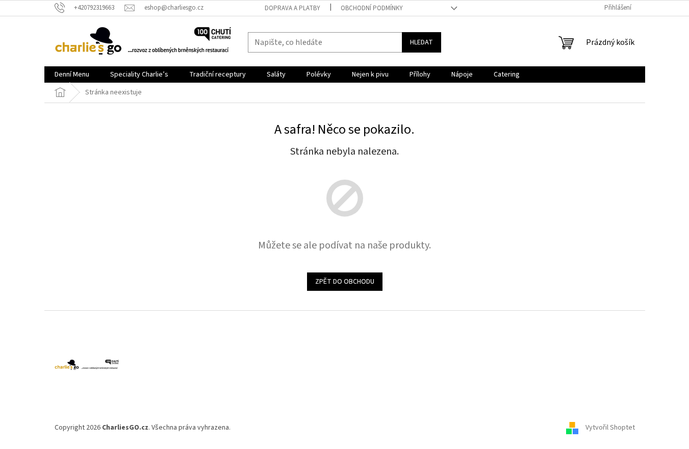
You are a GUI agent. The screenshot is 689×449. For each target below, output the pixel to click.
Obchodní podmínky (372, 8)
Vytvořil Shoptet (610, 427)
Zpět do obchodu (344, 282)
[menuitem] (71, 74)
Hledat (421, 42)
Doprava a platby (292, 8)
